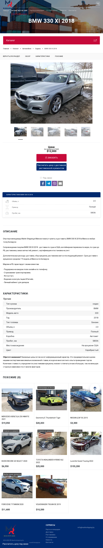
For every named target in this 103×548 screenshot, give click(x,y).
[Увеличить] (51, 93)
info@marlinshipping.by (86, 527)
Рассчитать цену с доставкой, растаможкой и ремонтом (51, 166)
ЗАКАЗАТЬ (53, 158)
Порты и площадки (53, 529)
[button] (42, 183)
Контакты (49, 542)
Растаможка (50, 535)
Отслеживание (51, 537)
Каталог (10, 40)
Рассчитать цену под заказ (15, 544)
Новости (49, 540)
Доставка (49, 532)
